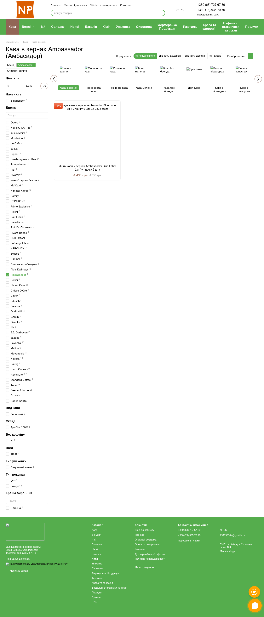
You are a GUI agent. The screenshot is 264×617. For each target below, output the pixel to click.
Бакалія (91, 26)
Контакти (125, 5)
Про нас (56, 5)
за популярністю (145, 55)
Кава (12, 26)
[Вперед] (258, 78)
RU (182, 9)
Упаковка (123, 26)
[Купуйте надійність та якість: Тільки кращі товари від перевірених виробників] (25, 531)
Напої (74, 26)
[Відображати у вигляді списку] (255, 56)
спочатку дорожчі (195, 55)
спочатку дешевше (170, 55)
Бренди (96, 597)
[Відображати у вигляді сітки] (250, 56)
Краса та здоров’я (209, 26)
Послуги (251, 26)
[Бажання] (235, 10)
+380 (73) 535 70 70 (211, 10)
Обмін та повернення (103, 5)
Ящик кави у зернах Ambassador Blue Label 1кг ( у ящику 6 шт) (87, 167)
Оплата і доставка (75, 5)
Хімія (106, 26)
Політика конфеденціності (150, 558)
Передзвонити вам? (208, 14)
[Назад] (53, 78)
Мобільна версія (18, 570)
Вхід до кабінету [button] (144, 530)
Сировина (144, 26)
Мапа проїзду (227, 551)
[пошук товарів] (162, 13)
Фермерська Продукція (167, 26)
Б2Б (94, 602)
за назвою (215, 55)
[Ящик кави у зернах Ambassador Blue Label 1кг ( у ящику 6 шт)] (87, 132)
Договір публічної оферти (150, 554)
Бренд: (11, 65)
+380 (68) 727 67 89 (211, 4)
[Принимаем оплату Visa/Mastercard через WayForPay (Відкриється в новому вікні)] (36, 564)
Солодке (58, 26)
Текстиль (190, 26)
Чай (42, 26)
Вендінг (28, 26)
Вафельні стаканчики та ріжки (230, 27)
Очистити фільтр (17, 70)
